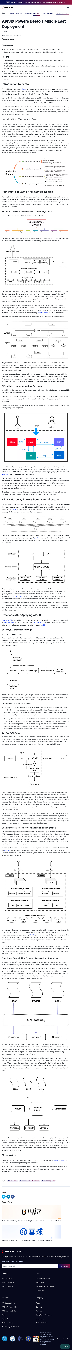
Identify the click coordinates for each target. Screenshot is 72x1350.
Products (12, 13)
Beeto (24, 89)
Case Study (36, 13)
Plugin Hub (40, 1282)
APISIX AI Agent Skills (9, 1307)
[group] (12, 1181)
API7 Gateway (7, 1278)
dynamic (7, 850)
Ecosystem (28, 13)
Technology (19, 13)
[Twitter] (68, 1338)
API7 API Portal (7, 1286)
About (38, 1303)
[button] (19, 1251)
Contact (39, 1307)
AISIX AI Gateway (8, 1282)
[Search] (57, 13)
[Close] (64, 2)
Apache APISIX (7, 620)
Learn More (59, 2)
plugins (36, 538)
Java (3, 474)
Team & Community (48, 13)
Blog (3, 13)
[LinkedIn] (57, 1338)
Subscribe (64, 1266)
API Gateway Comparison (45, 1286)
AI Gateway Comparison (10, 1327)
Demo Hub (5, 1319)
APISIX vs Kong (7, 1323)
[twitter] (4, 1197)
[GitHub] (62, 1338)
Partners (39, 1311)
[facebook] (13, 1197)
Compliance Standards (44, 1315)
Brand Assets (40, 1319)
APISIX (14, 509)
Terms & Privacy (41, 1323)
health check (36, 622)
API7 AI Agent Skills (9, 1311)
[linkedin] (8, 1197)
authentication (43, 313)
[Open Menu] (68, 7)
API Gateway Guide (43, 1278)
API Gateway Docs (8, 1303)
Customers (40, 1290)
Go (7, 474)
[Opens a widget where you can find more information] (65, 1346)
